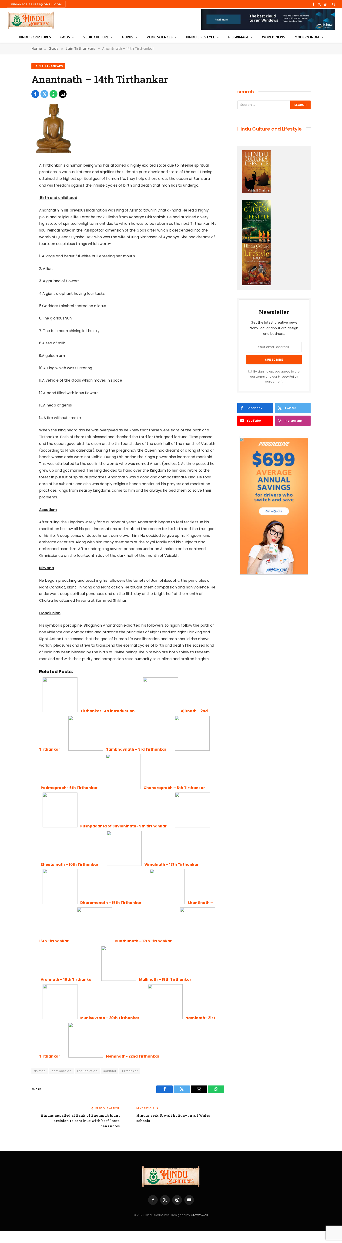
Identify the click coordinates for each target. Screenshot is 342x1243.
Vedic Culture (96, 37)
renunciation (87, 1071)
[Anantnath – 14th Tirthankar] (52, 152)
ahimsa (40, 1071)
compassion (61, 1071)
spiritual (109, 1071)
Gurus (127, 37)
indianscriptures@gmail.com (36, 4)
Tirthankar (130, 1071)
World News (273, 37)
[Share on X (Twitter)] (44, 94)
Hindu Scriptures (35, 37)
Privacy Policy (288, 377)
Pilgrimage (238, 37)
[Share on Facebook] (35, 94)
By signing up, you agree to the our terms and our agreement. (275, 376)
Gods (65, 37)
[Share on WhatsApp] (53, 94)
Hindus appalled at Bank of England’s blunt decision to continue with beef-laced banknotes (80, 1120)
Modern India (307, 37)
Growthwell (199, 1215)
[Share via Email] (63, 94)
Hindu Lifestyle (200, 37)
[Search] (333, 4)
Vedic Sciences (160, 37)
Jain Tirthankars (48, 66)
